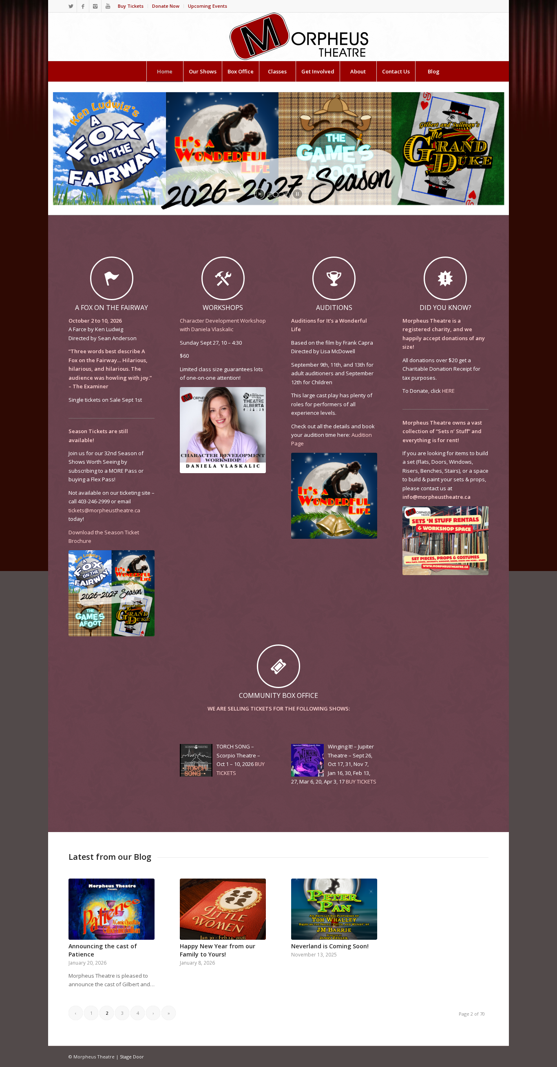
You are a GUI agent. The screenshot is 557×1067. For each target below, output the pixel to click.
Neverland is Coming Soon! (330, 946)
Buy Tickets (131, 6)
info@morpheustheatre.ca (436, 496)
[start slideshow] (259, 193)
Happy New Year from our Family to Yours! (217, 950)
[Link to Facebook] (83, 6)
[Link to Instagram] (95, 6)
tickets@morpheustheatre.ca (104, 510)
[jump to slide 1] (270, 194)
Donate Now (165, 6)
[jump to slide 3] (281, 194)
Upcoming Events (207, 6)
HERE (448, 390)
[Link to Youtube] (108, 6)
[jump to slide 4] (287, 194)
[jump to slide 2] (275, 194)
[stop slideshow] (297, 193)
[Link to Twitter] (71, 6)
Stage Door (132, 1057)
